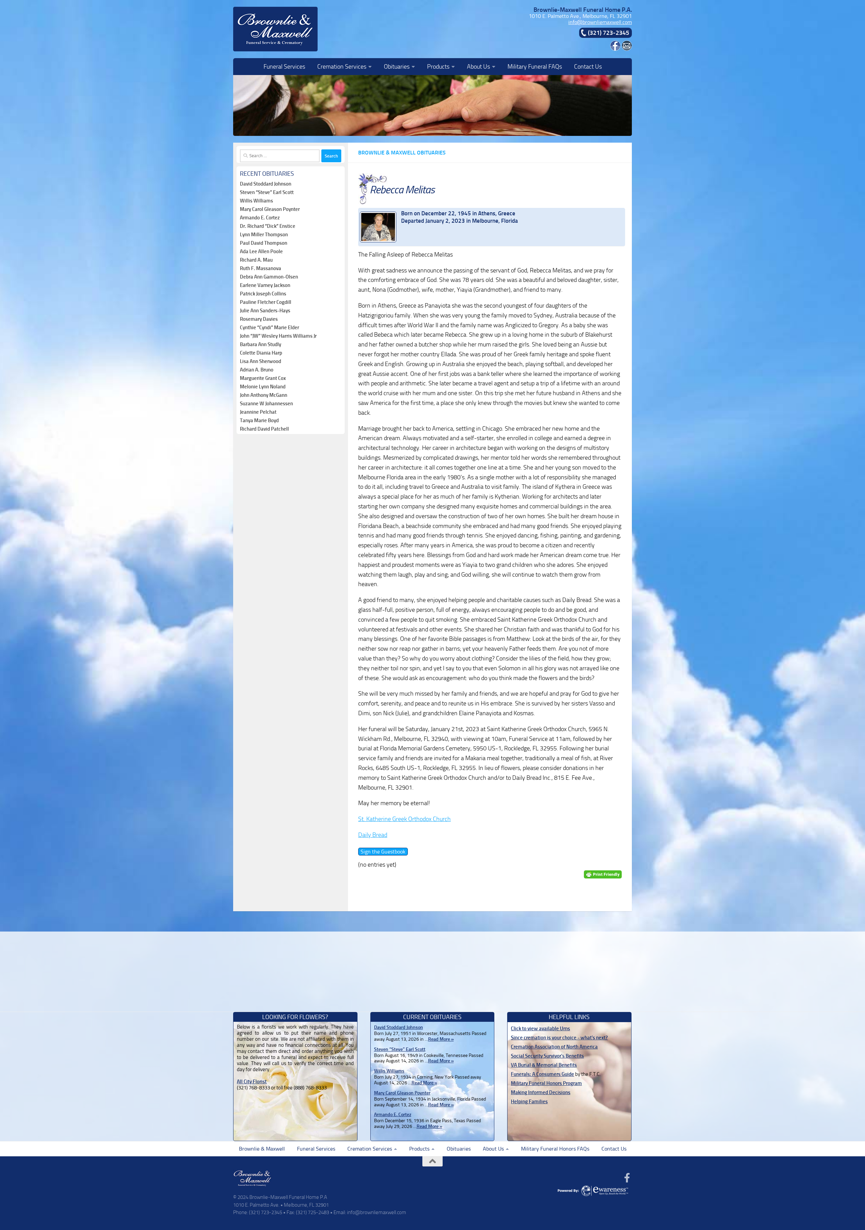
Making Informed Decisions (540, 1092)
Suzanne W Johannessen (266, 404)
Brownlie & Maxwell (262, 1148)
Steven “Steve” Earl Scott (267, 192)
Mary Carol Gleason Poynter (270, 209)
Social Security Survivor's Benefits (547, 1056)
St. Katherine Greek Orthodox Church (404, 819)
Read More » (441, 1039)
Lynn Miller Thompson (264, 235)
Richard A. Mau (256, 260)
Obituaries (397, 66)
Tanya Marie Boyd (259, 420)
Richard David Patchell (264, 429)
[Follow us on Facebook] (627, 1178)
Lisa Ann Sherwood (260, 361)
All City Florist (252, 1082)
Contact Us (588, 66)
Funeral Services (284, 66)
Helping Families (529, 1102)
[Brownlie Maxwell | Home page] (275, 29)
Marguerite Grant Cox (263, 378)
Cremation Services (341, 66)
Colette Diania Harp (261, 353)
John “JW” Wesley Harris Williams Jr (278, 336)
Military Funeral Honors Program (546, 1083)
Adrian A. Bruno (256, 370)
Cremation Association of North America (554, 1047)
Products (438, 66)
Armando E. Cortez (260, 218)
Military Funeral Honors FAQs (555, 1148)
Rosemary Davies (259, 319)
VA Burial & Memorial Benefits (544, 1065)
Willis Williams (256, 201)
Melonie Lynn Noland (263, 387)
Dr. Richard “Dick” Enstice (267, 226)
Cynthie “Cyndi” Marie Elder (269, 327)
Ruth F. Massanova (260, 268)
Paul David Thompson (263, 243)
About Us (478, 66)
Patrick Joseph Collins (263, 294)
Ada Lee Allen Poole (261, 251)
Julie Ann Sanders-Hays (265, 311)
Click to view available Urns (540, 1029)
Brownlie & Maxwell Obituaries (402, 152)
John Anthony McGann (263, 395)
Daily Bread (372, 835)
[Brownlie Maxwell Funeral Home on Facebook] (615, 49)
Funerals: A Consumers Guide (542, 1074)
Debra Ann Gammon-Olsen (269, 277)
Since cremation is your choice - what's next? (559, 1038)
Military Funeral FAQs (535, 66)
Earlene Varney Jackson (265, 285)
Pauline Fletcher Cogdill (265, 302)
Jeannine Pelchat (258, 412)
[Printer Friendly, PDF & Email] (603, 874)
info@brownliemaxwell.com (600, 22)
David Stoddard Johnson (265, 184)
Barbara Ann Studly (260, 344)
